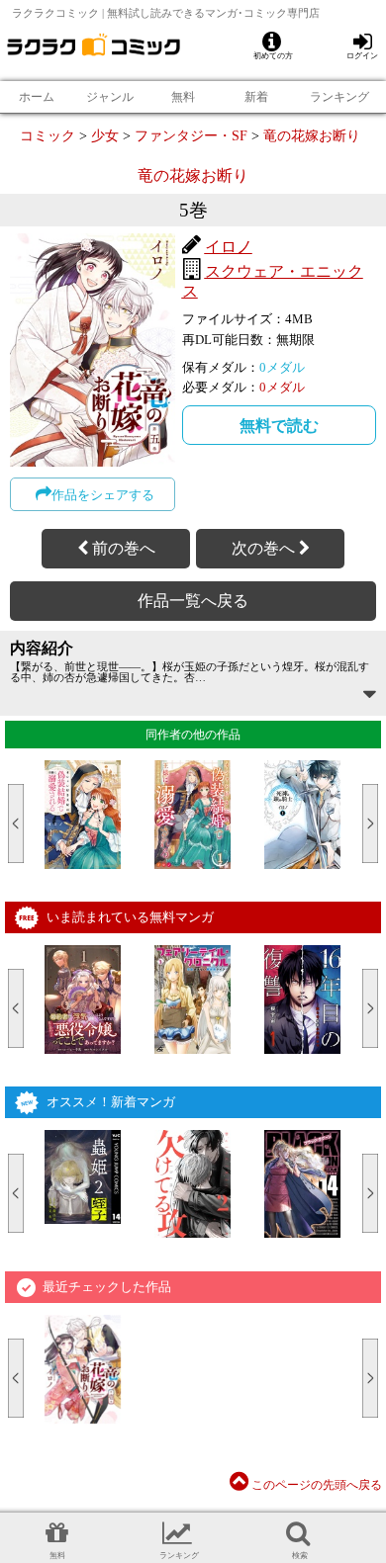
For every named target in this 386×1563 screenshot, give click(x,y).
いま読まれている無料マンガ (130, 917)
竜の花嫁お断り (311, 135)
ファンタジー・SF (191, 135)
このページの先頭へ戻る (315, 1485)
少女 (105, 135)
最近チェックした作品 (107, 1286)
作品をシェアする (102, 494)
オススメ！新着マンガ (111, 1101)
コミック (47, 135)
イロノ (228, 246)
